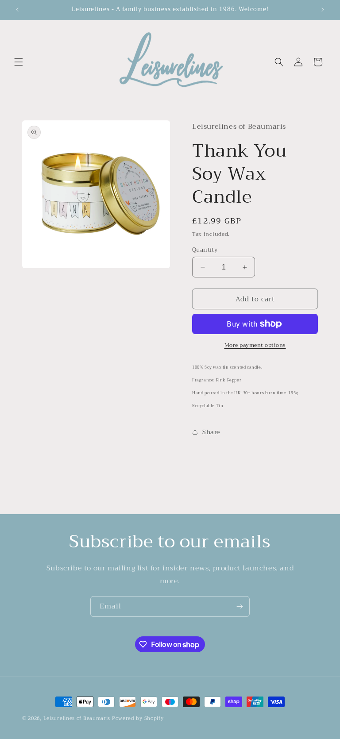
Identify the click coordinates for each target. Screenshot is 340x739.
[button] (18, 62)
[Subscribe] (239, 606)
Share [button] (211, 432)
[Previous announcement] (17, 9)
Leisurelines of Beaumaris (77, 718)
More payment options (255, 345)
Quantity (204, 250)
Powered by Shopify (138, 718)
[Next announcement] (322, 9)
